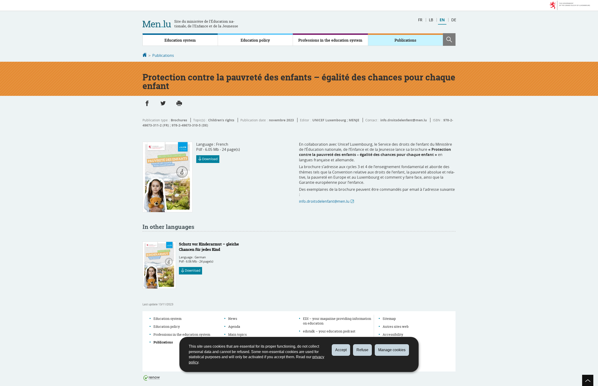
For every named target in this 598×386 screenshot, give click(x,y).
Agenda (234, 326)
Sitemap (389, 318)
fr (420, 19)
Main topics (237, 334)
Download (210, 159)
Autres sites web (396, 326)
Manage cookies (392, 350)
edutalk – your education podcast (329, 331)
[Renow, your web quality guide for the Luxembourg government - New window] (151, 378)
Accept (341, 350)
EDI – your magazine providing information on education (337, 320)
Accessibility (393, 334)
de (453, 19)
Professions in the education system (330, 40)
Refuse (362, 350)
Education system (180, 40)
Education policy (255, 40)
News (232, 318)
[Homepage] (144, 55)
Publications (405, 40)
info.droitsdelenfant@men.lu (324, 201)
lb (431, 19)
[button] (449, 39)
